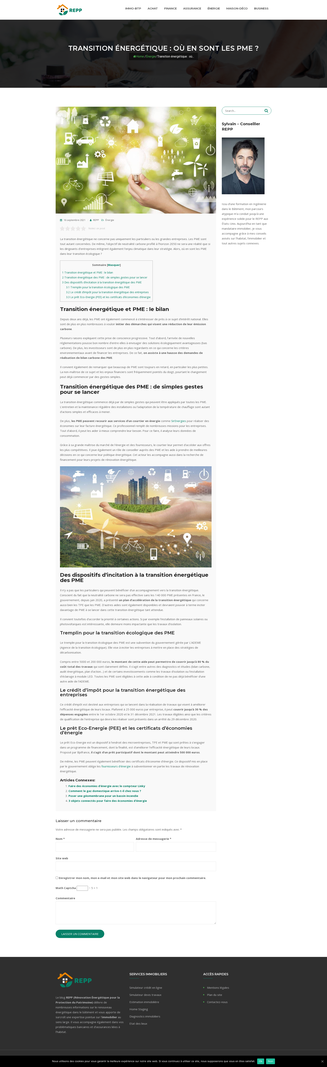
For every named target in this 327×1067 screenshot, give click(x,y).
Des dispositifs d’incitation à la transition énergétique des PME (102, 282)
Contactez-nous (217, 1002)
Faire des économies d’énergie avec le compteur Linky (107, 786)
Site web (62, 858)
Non (270, 1061)
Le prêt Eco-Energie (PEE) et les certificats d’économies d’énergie (108, 297)
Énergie (214, 8)
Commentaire (65, 898)
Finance (170, 8)
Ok (260, 1061)
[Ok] (322, 1061)
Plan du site (214, 995)
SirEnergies (178, 421)
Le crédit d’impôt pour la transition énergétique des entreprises (107, 292)
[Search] (266, 111)
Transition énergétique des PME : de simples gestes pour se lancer (104, 277)
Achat (153, 8)
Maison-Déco (237, 8)
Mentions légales (218, 987)
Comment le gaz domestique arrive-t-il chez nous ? (105, 791)
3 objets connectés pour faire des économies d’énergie (108, 801)
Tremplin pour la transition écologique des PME (98, 287)
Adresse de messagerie (153, 839)
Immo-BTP (133, 8)
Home (140, 56)
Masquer (114, 265)
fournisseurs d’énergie (116, 766)
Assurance (192, 8)
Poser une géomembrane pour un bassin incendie (103, 796)
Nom (60, 839)
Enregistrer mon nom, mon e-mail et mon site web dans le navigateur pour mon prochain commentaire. (132, 878)
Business (261, 8)
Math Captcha (66, 888)
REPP (96, 220)
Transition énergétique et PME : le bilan (87, 272)
